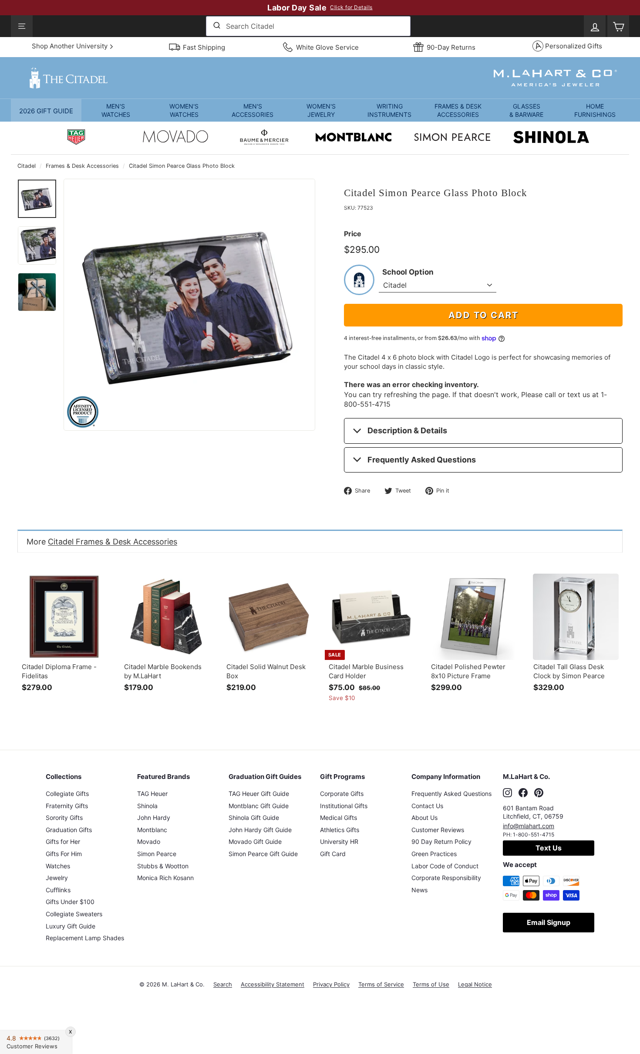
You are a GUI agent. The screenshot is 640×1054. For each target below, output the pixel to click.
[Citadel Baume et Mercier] (264, 138)
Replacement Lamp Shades (85, 938)
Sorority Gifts (64, 817)
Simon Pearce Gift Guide (263, 853)
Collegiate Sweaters (74, 914)
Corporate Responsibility (446, 877)
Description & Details (407, 430)
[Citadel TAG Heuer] (76, 138)
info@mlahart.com (528, 826)
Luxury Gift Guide (70, 926)
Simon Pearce (156, 853)
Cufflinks (58, 890)
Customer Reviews (437, 829)
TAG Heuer (152, 793)
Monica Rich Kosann (165, 877)
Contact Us (427, 805)
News (419, 890)
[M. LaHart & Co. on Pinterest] (538, 792)
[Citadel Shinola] (551, 138)
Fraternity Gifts (67, 805)
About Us (424, 817)
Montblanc (152, 829)
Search (222, 984)
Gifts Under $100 (70, 901)
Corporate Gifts (342, 793)
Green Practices (434, 853)
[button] (115, 110)
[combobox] (308, 26)
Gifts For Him (64, 853)
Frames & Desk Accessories (82, 166)
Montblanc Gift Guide (259, 805)
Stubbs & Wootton (163, 866)
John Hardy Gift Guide (260, 829)
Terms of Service (381, 984)
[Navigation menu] (22, 26)
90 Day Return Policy (441, 841)
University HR (339, 841)
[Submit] (216, 26)
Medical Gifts (338, 817)
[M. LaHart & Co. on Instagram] (507, 792)
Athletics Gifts (339, 829)
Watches (58, 866)
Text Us (549, 847)
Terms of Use (431, 984)
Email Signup (548, 922)
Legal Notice (475, 984)
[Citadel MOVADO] (175, 138)
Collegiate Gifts (67, 793)
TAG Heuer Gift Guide (259, 793)
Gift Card (333, 853)
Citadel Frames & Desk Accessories (112, 541)
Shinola (147, 805)
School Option (408, 272)
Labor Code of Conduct (444, 866)
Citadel (26, 166)
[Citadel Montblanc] (353, 138)
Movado (148, 841)
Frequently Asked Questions (421, 459)
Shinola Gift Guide (254, 817)
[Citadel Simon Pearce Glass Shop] (452, 138)
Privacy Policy (331, 984)
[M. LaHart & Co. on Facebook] (523, 792)
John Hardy (153, 817)
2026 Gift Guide (46, 111)
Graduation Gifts (69, 829)
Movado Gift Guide (255, 841)
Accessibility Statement (272, 984)
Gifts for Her (63, 841)
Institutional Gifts (343, 805)
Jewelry (57, 877)
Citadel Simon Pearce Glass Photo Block (182, 166)
